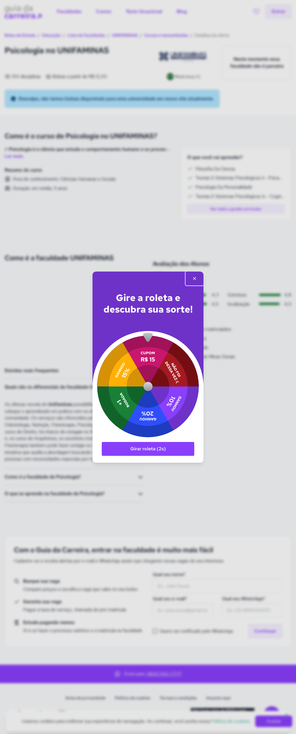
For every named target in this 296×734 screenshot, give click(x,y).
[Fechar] (195, 278)
